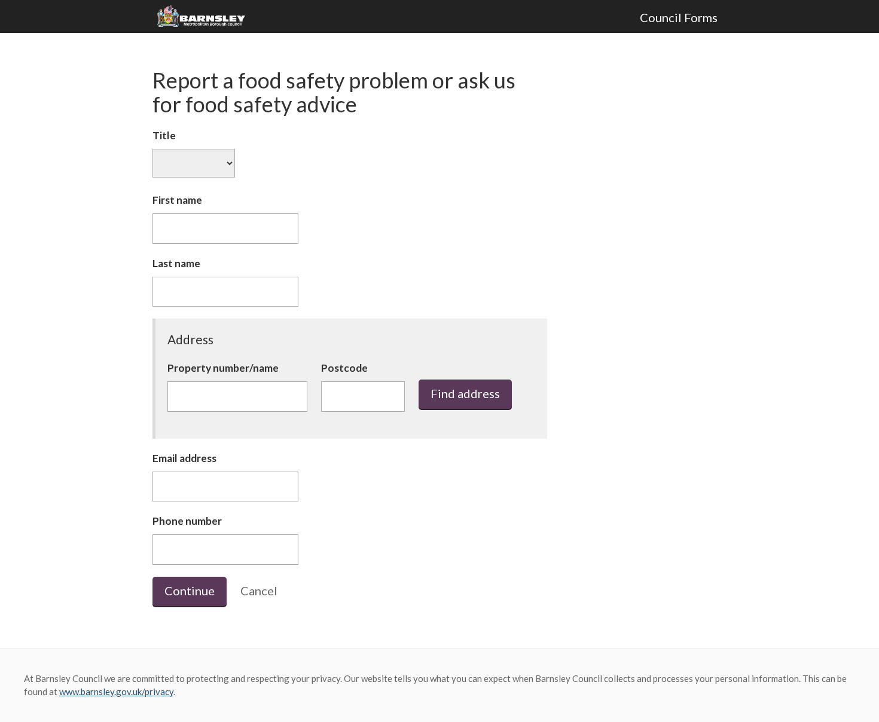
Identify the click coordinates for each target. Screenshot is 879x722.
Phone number (187, 521)
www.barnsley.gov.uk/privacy (116, 691)
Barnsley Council (205, 16)
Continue (189, 590)
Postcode (344, 368)
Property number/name (223, 368)
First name (177, 200)
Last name (176, 263)
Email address (184, 458)
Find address (465, 393)
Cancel (258, 590)
